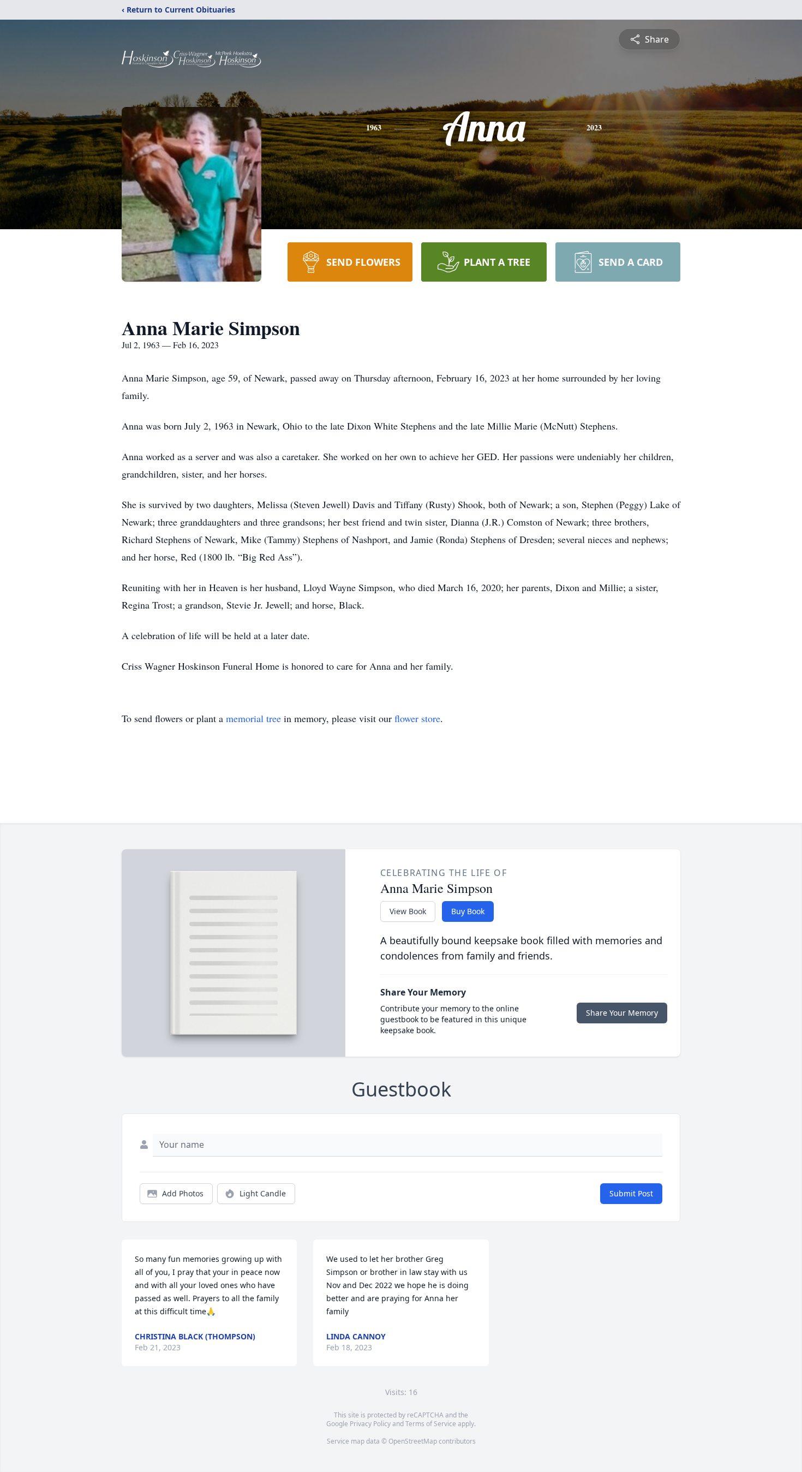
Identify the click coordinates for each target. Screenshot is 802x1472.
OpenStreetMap (412, 1441)
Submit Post (631, 1193)
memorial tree (253, 718)
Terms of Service (430, 1423)
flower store (417, 718)
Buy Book (467, 911)
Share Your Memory (622, 1013)
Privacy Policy (370, 1423)
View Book (408, 911)
